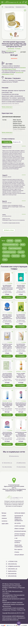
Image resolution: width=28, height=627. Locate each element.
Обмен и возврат (19, 528)
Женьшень (6, 255)
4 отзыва (17, 48)
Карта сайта (5, 523)
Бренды (4, 513)
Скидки (4, 515)
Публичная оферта (19, 513)
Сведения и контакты (17, 541)
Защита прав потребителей (18, 545)
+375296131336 (12, 561)
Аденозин (21, 252)
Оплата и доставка (19, 526)
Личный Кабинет (19, 554)
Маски (22, 244)
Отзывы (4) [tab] (7, 142)
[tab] (7, 142)
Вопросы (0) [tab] (16, 142)
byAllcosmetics (12, 571)
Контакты (4, 521)
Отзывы (16, 552)
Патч (4, 248)
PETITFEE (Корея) (11, 51)
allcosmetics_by (12, 569)
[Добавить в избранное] (25, 10)
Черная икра (15, 255)
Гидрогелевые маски (15, 248)
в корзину (8, 297)
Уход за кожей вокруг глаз (10, 244)
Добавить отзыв (9, 230)
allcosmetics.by (12, 564)
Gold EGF (18, 240)
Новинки (4, 518)
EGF (23, 255)
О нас (15, 538)
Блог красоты (18, 549)
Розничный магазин (20, 531)
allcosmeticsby (12, 573)
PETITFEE (10, 240)
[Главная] (2, 7)
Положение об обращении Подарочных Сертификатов (18, 518)
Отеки (4, 259)
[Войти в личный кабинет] (20, 2)
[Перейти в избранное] (22, 2)
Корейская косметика (9, 252)
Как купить (17, 523)
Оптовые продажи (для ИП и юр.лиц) (19, 534)
